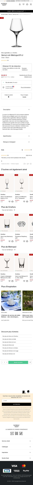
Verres (10, 14)
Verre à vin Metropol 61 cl (24, 14)
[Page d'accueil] (4, 4)
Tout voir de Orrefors (7, 210)
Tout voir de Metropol (7, 249)
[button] (5, 60)
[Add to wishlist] (9, 202)
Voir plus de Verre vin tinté (9, 339)
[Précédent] (2, 33)
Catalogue (5, 446)
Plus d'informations (25, 87)
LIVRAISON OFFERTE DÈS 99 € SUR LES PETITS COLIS (18, 1)
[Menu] (31, 4)
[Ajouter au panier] (12, 201)
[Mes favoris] (23, 4)
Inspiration (5, 452)
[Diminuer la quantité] (2, 362)
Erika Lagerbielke (5, 52)
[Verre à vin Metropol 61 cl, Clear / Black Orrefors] (16, 32)
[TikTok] (21, 433)
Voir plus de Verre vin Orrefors (10, 336)
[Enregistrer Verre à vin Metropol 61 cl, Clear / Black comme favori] (30, 362)
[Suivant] (30, 33)
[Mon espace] (20, 4)
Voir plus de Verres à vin (8, 353)
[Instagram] (16, 433)
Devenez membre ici (24, 69)
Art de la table (4, 14)
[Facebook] (12, 433)
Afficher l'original (15, 163)
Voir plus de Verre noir (8, 345)
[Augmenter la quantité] (7, 362)
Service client (6, 441)
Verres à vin (15, 14)
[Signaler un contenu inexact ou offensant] (31, 164)
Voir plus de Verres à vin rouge (10, 351)
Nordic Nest (5, 458)
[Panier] (27, 4)
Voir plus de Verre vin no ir (9, 342)
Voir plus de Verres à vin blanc (10, 348)
